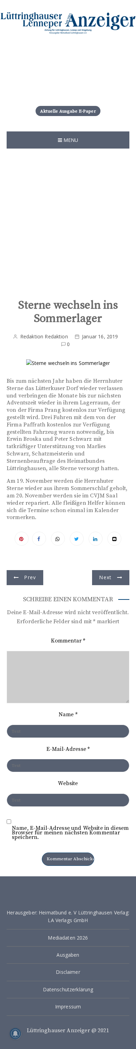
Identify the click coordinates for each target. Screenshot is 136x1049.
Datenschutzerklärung (68, 989)
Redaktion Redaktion (44, 336)
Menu (70, 140)
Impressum (68, 1006)
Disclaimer (68, 972)
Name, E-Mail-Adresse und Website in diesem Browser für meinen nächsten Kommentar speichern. (70, 833)
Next (105, 577)
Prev (30, 577)
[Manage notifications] (15, 1033)
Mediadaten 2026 (68, 937)
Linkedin (96, 539)
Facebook (39, 539)
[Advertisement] (68, 220)
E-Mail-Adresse (68, 749)
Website (68, 783)
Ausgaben (67, 954)
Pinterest (22, 539)
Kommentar (68, 640)
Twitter (77, 539)
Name (68, 714)
